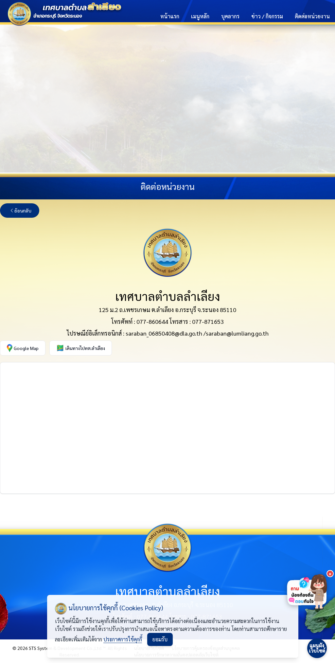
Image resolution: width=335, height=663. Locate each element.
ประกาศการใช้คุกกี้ (122, 639)
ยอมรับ (160, 639)
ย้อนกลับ (22, 210)
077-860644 (152, 321)
